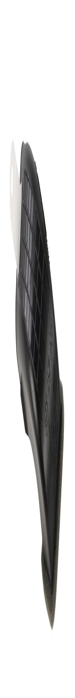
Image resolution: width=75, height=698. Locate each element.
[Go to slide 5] (5, 318)
